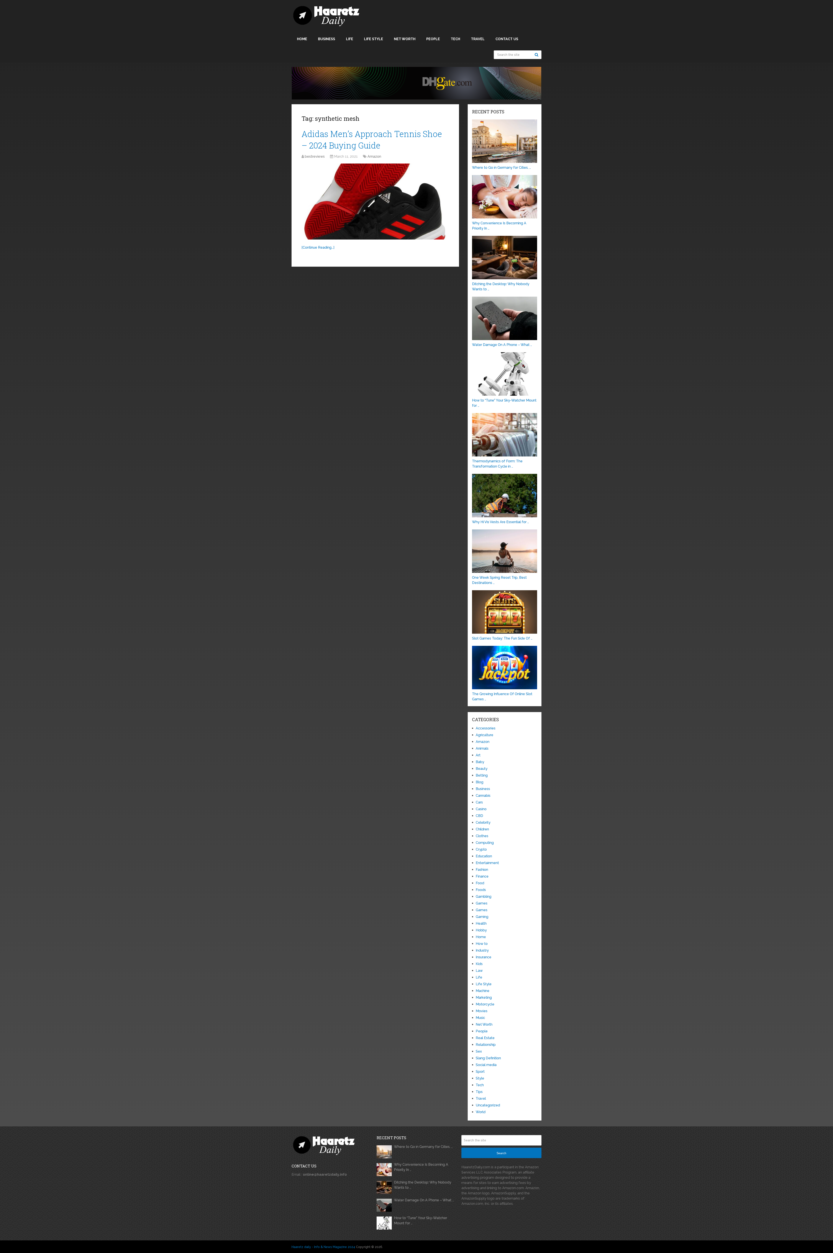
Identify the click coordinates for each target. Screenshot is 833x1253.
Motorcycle (485, 1004)
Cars (479, 802)
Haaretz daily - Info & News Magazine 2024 (323, 1247)
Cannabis (483, 795)
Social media (486, 1065)
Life (349, 39)
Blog (479, 782)
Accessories (485, 728)
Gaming (482, 917)
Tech (455, 39)
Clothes (482, 836)
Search (537, 54)
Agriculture (484, 735)
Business (326, 39)
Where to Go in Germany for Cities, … (423, 1147)
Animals (482, 748)
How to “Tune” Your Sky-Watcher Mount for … (420, 1220)
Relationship (486, 1045)
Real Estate (485, 1038)
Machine (482, 991)
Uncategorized (488, 1105)
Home (302, 39)
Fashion (482, 870)
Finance (482, 876)
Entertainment (487, 863)
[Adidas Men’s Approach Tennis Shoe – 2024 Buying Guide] (375, 202)
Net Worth (404, 39)
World (480, 1112)
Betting (482, 775)
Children (482, 829)
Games (481, 903)
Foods (481, 890)
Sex (479, 1051)
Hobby (481, 930)
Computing (485, 843)
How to (482, 944)
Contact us (506, 39)
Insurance (483, 957)
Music (480, 1018)
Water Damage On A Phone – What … (424, 1200)
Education (484, 856)
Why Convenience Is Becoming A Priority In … (421, 1167)
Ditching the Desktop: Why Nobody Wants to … (422, 1185)
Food (480, 883)
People (433, 39)
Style (480, 1078)
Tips (479, 1092)
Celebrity (483, 822)
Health (481, 923)
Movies (481, 1011)
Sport (480, 1072)
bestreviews (315, 156)
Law (479, 971)
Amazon (374, 156)
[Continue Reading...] (318, 247)
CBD (479, 816)
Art (478, 755)
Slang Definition (488, 1058)
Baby (480, 762)
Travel (478, 39)
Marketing (484, 997)
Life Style (373, 39)
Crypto (481, 849)
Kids (479, 964)
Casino (481, 809)
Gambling (483, 896)
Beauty (481, 769)
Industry (482, 950)
